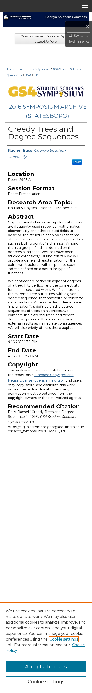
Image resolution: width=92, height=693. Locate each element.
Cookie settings (64, 639)
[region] (46, 647)
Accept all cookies (46, 666)
